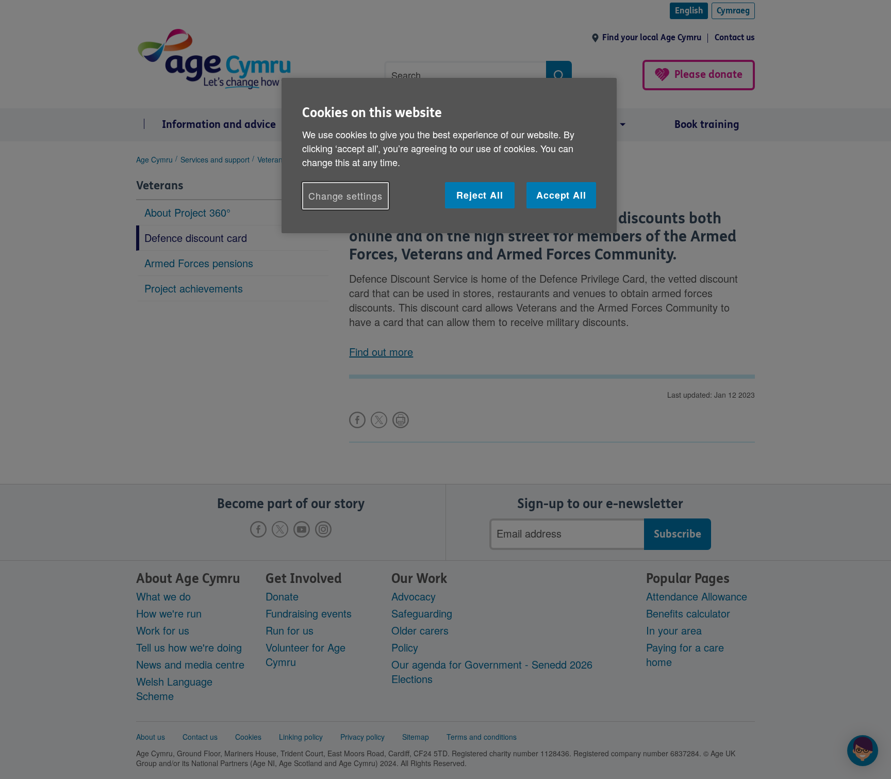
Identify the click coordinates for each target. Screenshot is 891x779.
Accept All (561, 195)
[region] (449, 155)
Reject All (479, 195)
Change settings (345, 195)
